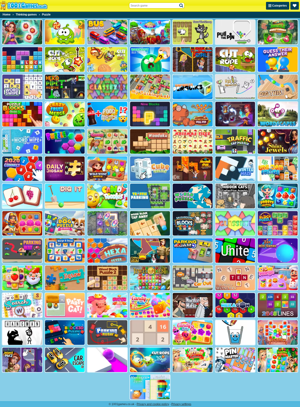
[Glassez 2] (107, 87)
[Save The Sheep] (192, 32)
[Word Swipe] (22, 87)
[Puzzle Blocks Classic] (22, 114)
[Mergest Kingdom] (150, 32)
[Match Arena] (107, 305)
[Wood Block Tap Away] (150, 223)
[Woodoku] (150, 141)
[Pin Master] (235, 360)
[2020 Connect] (22, 169)
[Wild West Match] (107, 169)
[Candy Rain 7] (150, 305)
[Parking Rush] (107, 332)
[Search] (181, 5)
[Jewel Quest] (150, 278)
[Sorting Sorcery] (235, 114)
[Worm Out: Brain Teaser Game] (150, 59)
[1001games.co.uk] (24, 6)
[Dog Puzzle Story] (65, 223)
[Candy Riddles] (107, 196)
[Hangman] (22, 332)
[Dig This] (277, 87)
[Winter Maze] (235, 169)
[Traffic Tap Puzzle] (235, 141)
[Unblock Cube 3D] (150, 169)
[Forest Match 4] (277, 196)
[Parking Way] (22, 250)
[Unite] (235, 250)
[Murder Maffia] (192, 305)
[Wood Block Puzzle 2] (107, 278)
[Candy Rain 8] (192, 332)
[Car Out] (192, 278)
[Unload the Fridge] (277, 169)
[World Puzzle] (192, 196)
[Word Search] (22, 305)
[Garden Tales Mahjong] (22, 278)
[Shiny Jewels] (277, 141)
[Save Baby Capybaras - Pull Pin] (192, 114)
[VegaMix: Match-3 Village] (277, 360)
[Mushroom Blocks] (192, 223)
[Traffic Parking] (150, 196)
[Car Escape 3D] (65, 360)
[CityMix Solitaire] (192, 360)
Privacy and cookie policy (153, 404)
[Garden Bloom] (107, 141)
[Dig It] (65, 196)
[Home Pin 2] (22, 360)
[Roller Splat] (107, 360)
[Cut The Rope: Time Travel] (107, 59)
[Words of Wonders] (235, 278)
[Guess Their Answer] (277, 59)
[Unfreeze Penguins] (192, 87)
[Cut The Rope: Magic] (150, 360)
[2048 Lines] (277, 305)
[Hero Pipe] (65, 87)
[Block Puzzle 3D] (65, 332)
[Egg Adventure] (235, 87)
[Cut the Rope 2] (65, 32)
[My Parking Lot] (150, 87)
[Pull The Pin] (235, 32)
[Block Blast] (22, 59)
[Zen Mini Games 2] (277, 250)
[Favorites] (294, 6)
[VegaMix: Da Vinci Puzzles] (277, 332)
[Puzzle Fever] (65, 141)
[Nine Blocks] (150, 114)
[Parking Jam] (192, 250)
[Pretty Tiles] (22, 196)
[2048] (150, 332)
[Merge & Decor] (65, 250)
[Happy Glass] (235, 332)
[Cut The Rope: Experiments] (65, 59)
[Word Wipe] (22, 141)
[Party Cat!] (65, 305)
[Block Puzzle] (277, 223)
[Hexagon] (235, 305)
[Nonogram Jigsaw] (150, 387)
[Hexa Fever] (107, 250)
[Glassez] (235, 223)
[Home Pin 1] (192, 169)
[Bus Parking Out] (107, 32)
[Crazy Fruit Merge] (65, 114)
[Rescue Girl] (192, 59)
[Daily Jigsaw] (65, 169)
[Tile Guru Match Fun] (22, 32)
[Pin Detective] (150, 250)
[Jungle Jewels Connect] (277, 32)
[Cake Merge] (277, 278)
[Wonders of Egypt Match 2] (22, 223)
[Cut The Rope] (235, 59)
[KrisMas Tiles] (192, 141)
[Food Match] (107, 114)
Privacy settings (181, 404)
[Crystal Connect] (107, 223)
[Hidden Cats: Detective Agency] (235, 196)
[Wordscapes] (277, 114)
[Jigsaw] (65, 278)
